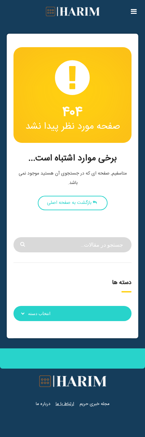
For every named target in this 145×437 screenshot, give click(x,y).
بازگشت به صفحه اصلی (70, 203)
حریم (84, 404)
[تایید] (23, 243)
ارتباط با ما (65, 404)
